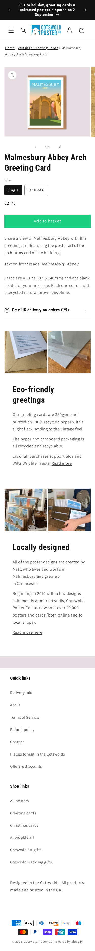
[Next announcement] (85, 10)
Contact (17, 741)
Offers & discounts (26, 766)
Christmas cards (24, 825)
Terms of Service (24, 717)
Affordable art (22, 837)
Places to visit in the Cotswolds (37, 754)
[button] (11, 30)
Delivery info (21, 692)
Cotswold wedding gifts (31, 861)
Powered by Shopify (68, 941)
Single (13, 189)
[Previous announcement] (9, 10)
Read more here (27, 632)
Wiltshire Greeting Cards (38, 47)
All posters (19, 800)
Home (10, 47)
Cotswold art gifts (25, 849)
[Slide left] (35, 147)
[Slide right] (59, 147)
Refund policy (22, 729)
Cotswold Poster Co (38, 941)
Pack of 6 (35, 189)
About (15, 704)
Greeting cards (23, 812)
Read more (62, 463)
